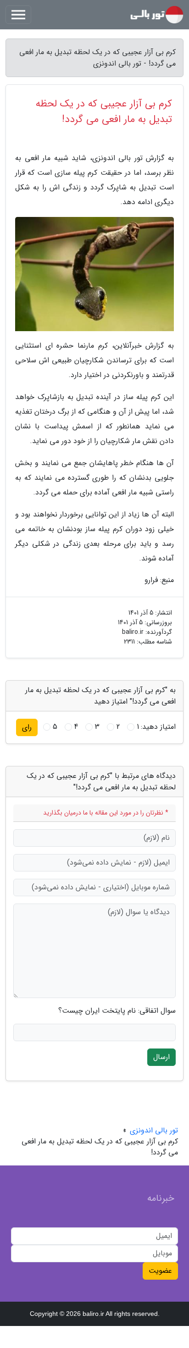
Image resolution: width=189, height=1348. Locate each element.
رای (27, 727)
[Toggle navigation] (18, 15)
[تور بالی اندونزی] (156, 15)
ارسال (161, 1057)
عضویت (160, 1270)
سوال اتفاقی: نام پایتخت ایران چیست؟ (117, 1010)
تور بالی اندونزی (154, 1130)
